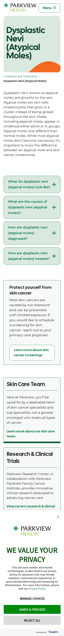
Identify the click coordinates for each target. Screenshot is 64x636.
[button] (58, 517)
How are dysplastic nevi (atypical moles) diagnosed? (27, 233)
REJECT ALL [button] (32, 620)
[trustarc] (53, 632)
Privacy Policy (37, 588)
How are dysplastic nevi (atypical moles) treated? (29, 256)
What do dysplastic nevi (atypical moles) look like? (29, 184)
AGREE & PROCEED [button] (32, 609)
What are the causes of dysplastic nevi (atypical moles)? (27, 207)
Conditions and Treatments (20, 76)
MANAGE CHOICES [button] (32, 598)
